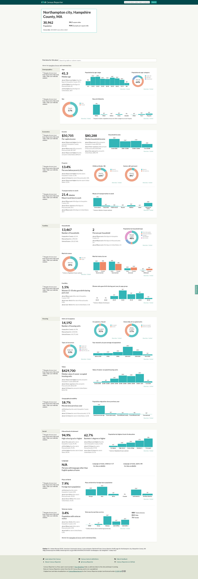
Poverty (64, 163)
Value (64, 367)
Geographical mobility (69, 398)
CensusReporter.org (75, 571)
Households (66, 226)
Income (64, 132)
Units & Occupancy (68, 319)
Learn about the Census (53, 559)
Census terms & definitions (90, 559)
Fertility (64, 283)
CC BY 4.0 (118, 571)
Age (63, 69)
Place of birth (66, 479)
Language (65, 461)
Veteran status (67, 509)
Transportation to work (70, 190)
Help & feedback (122, 559)
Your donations (79, 567)
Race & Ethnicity (98, 99)
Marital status (67, 253)
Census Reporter (54, 2)
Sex (63, 99)
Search (154, 2)
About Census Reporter (53, 562)
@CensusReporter (87, 562)
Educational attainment (70, 431)
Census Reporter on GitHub (126, 562)
